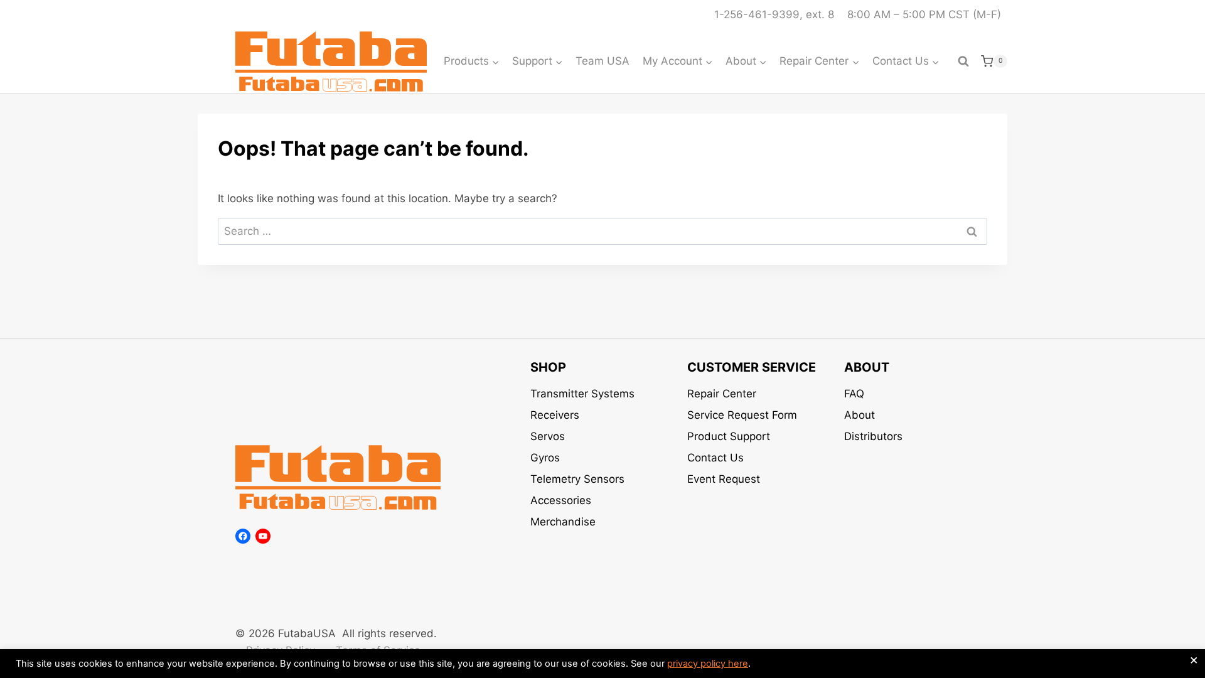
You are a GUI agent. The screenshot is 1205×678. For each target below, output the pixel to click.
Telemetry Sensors (577, 479)
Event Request (723, 479)
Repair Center (721, 393)
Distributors (873, 436)
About (859, 415)
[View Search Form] (963, 61)
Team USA (602, 61)
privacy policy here (707, 663)
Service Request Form (742, 415)
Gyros (545, 457)
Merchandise (563, 521)
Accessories (560, 500)
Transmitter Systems (582, 393)
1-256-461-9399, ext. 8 (774, 14)
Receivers (554, 415)
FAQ (854, 393)
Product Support (728, 436)
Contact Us (715, 457)
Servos (547, 436)
